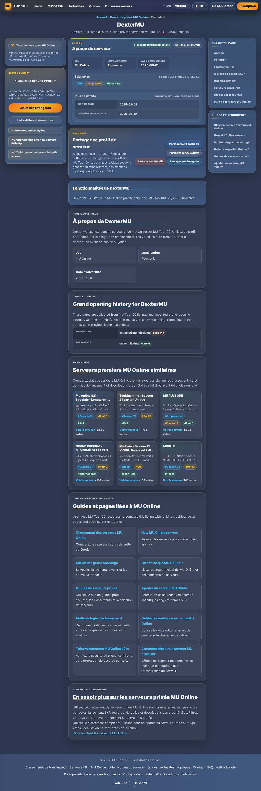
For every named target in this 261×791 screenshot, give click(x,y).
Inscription (248, 6)
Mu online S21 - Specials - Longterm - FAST (92, 399)
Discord (141, 783)
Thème (167, 6)
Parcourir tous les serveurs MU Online (100, 733)
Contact (199, 767)
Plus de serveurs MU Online (232, 101)
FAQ (210, 767)
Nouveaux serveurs (131, 767)
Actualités (167, 767)
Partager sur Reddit (150, 161)
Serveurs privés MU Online (129, 17)
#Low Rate (94, 83)
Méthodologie (226, 767)
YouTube (120, 783)
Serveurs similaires (227, 87)
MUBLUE (169, 446)
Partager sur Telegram (184, 161)
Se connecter (222, 6)
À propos (183, 767)
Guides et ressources (228, 94)
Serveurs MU (79, 767)
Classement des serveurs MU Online (233, 126)
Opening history (225, 80)
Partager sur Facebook (184, 143)
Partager (220, 59)
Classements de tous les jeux (46, 767)
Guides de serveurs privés (96, 588)
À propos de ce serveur (229, 73)
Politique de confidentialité (142, 774)
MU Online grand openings (97, 563)
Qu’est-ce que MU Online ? (162, 563)
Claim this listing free (35, 108)
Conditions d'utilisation (180, 774)
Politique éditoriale (77, 774)
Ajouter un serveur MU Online (164, 588)
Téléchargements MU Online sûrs (102, 649)
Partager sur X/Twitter (184, 152)
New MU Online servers (159, 532)
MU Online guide (103, 767)
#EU (79, 83)
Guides (152, 767)
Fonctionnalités (224, 66)
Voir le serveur (85, 429)
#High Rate (113, 83)
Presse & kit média (107, 774)
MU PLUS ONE (173, 395)
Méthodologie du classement (99, 618)
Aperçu (219, 52)
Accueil (101, 17)
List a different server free (35, 120)
